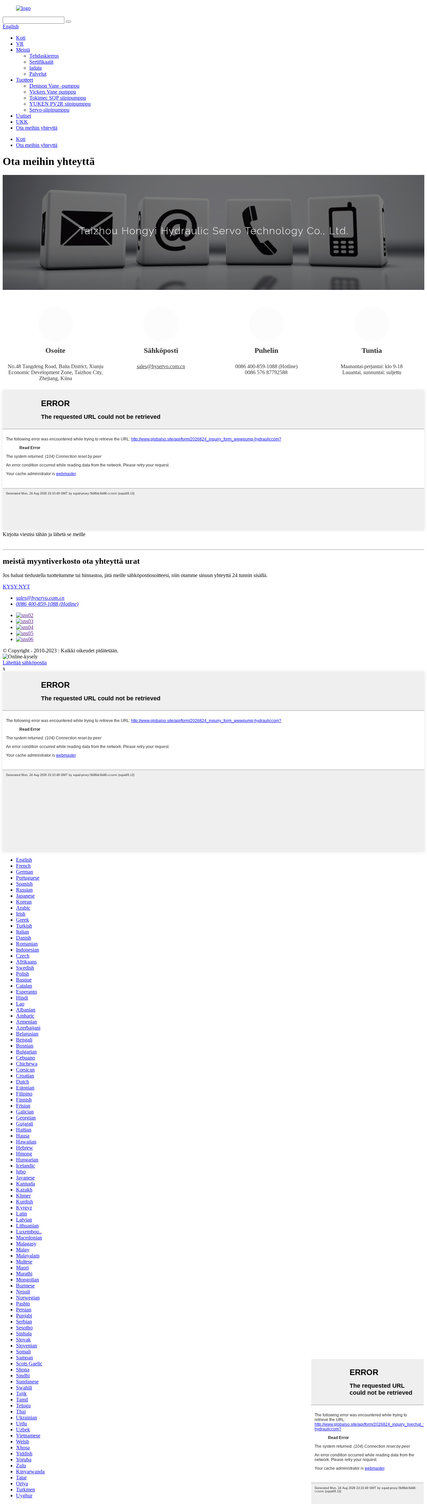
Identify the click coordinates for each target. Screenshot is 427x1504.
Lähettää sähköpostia (25, 662)
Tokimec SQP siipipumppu (57, 98)
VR (20, 44)
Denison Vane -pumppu (54, 86)
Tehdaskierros (44, 56)
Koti (20, 38)
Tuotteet (24, 80)
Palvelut (37, 74)
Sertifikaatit (41, 62)
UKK (22, 122)
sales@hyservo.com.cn (161, 366)
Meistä (23, 50)
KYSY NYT (16, 586)
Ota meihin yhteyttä (36, 128)
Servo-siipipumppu (49, 110)
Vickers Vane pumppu (52, 92)
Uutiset (23, 116)
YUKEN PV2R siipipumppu (60, 104)
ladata (35, 68)
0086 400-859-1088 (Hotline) (47, 604)
